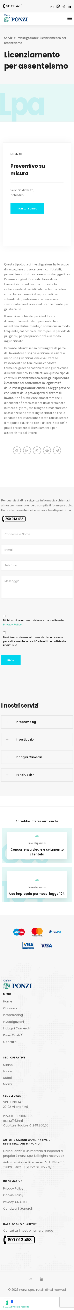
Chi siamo (10, 1008)
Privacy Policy (12, 624)
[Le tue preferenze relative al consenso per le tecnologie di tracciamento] (7, 1303)
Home (7, 1001)
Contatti (9, 1042)
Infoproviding (13, 1015)
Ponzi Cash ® (12, 1035)
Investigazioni (26, 38)
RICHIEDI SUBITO (27, 208)
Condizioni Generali (17, 1208)
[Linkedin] (69, 7)
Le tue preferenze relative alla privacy (32, 1301)
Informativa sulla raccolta (16, 1306)
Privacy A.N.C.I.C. (15, 1202)
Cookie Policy (13, 1195)
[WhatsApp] (58, 7)
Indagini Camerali (16, 1028)
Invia (10, 660)
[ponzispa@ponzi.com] (52, 6)
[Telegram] (63, 7)
